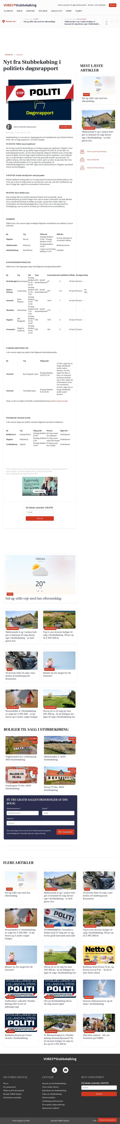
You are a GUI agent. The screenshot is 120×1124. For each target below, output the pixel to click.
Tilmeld (112, 5)
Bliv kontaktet (65, 831)
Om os (5, 1083)
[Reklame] (39, 486)
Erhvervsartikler (48, 1097)
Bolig (19, 11)
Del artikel (64, 127)
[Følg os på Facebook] (54, 1070)
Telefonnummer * (14, 808)
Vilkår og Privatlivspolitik (13, 1090)
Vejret (78, 11)
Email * (45, 808)
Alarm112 (8, 11)
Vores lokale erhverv (50, 1087)
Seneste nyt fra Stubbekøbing (54, 1083)
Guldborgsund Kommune (52, 1101)
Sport (69, 11)
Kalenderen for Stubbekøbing (54, 1090)
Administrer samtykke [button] (12, 1097)
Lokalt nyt (56, 11)
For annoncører (9, 1087)
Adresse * (10, 818)
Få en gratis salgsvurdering (53, 1104)
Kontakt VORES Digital (12, 1094)
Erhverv (30, 11)
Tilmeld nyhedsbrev (107, 1120)
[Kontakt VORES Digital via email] (65, 1070)
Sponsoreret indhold (50, 1108)
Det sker (43, 11)
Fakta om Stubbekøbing (52, 1094)
